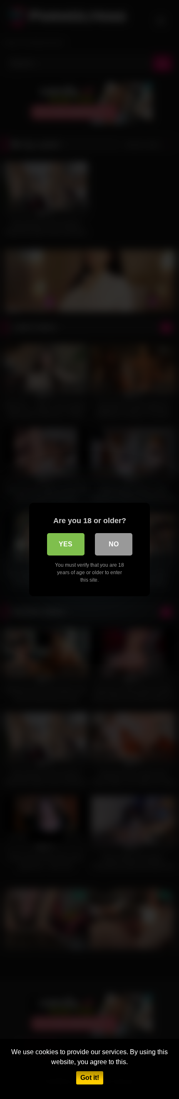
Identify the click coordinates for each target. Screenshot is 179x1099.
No (114, 544)
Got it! (89, 1077)
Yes (65, 544)
